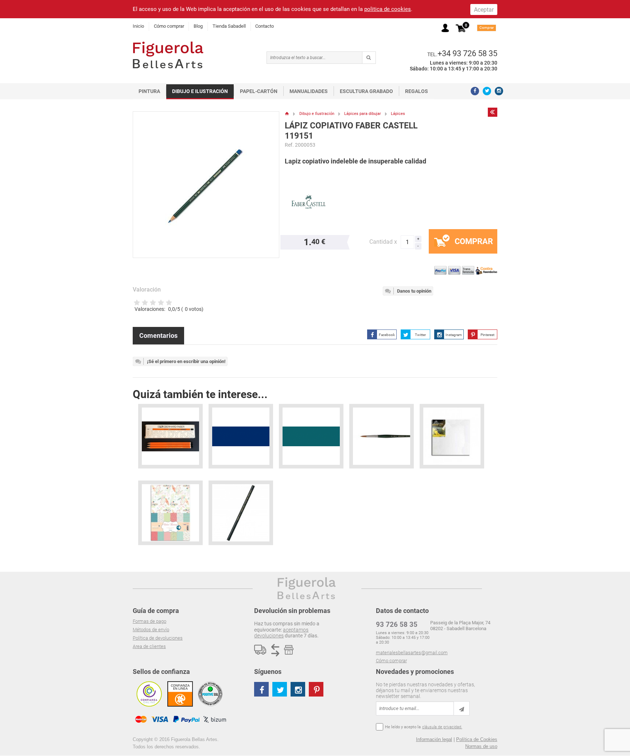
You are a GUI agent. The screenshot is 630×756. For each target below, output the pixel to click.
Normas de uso (481, 746)
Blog (198, 26)
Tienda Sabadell (229, 26)
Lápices (398, 113)
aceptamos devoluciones (281, 633)
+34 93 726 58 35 (467, 53)
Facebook (387, 335)
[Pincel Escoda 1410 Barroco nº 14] (381, 436)
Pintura (149, 91)
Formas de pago (149, 621)
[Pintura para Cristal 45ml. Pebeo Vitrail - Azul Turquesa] (311, 436)
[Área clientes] (445, 28)
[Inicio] (287, 113)
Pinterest (487, 335)
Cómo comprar (169, 26)
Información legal (434, 739)
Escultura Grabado (366, 91)
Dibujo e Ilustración (200, 91)
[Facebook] (475, 91)
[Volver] (492, 112)
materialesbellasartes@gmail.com (412, 652)
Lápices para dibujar (362, 113)
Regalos (416, 91)
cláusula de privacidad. (442, 727)
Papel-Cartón (258, 91)
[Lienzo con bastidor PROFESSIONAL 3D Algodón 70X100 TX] (452, 436)
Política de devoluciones (158, 638)
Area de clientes (149, 646)
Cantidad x (383, 241)
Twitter (420, 335)
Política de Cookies (476, 739)
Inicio (138, 26)
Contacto (264, 26)
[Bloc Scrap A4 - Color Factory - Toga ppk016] (170, 512)
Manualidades (308, 91)
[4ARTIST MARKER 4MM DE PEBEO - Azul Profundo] (240, 436)
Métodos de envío (151, 629)
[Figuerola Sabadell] (168, 55)
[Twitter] (487, 91)
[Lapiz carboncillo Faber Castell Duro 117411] (240, 512)
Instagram (454, 335)
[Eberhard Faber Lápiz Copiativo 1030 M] (170, 436)
